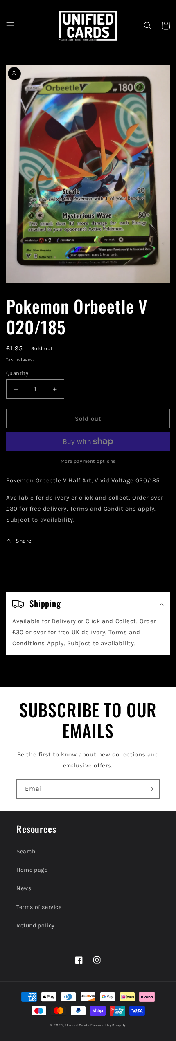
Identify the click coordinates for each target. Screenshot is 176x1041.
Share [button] (24, 540)
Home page (31, 869)
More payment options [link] (88, 461)
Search (26, 851)
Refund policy (35, 925)
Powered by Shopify (108, 1025)
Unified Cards (77, 1025)
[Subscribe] (150, 789)
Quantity (17, 373)
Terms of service (39, 907)
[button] (10, 26)
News (23, 888)
